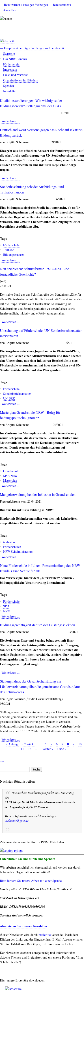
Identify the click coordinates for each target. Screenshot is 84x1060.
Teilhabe (8, 250)
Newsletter (10, 91)
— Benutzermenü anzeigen (17, 4)
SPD (6, 606)
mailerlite (45, 934)
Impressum (10, 69)
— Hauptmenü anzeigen (15, 48)
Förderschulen (12, 547)
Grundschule (11, 471)
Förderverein (11, 64)
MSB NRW (10, 476)
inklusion (9, 542)
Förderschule (11, 245)
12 (29, 749)
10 (80, 744)
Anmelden (9, 10)
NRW (6, 611)
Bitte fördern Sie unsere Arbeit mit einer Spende (31, 880)
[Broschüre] (13, 989)
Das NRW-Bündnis (15, 59)
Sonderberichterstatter (17, 393)
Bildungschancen (13, 254)
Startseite (9, 53)
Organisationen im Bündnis (20, 80)
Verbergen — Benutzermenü (53, 4)
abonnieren (2, 759)
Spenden (8, 85)
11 (22, 749)
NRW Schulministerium (18, 551)
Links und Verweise (15, 75)
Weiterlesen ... (11, 121)
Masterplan (10, 480)
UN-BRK (9, 398)
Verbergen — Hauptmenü (47, 48)
